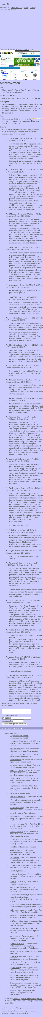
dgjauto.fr (13, 874)
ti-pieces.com (14, 858)
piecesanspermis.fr (16, 975)
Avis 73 (5, 4)
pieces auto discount (12, 733)
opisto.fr (13, 882)
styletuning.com (16, 983)
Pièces (32, 8)
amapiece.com (15, 749)
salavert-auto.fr (15, 928)
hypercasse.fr (14, 968)
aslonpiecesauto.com (17, 754)
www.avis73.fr (16, 8)
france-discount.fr (16, 813)
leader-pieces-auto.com (18, 910)
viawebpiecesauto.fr (17, 778)
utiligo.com (14, 962)
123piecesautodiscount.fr (19, 736)
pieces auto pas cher (28, 999)
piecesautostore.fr (16, 832)
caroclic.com (14, 887)
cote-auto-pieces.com (17, 771)
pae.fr (12, 793)
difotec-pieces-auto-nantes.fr (20, 800)
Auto (26, 8)
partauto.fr (13, 871)
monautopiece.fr (16, 865)
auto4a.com (14, 951)
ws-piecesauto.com (17, 850)
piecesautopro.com (17, 824)
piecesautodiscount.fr (17, 905)
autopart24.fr (14, 915)
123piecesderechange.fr (18, 895)
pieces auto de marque (25, 1001)
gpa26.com (14, 921)
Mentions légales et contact (19, 1014)
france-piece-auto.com (18, 765)
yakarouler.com (15, 760)
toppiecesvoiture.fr (16, 839)
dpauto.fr (13, 957)
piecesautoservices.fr (17, 797)
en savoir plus (19, 134)
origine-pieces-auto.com (19, 786)
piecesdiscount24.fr (17, 816)
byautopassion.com (17, 944)
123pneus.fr (14, 741)
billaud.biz (13, 847)
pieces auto (16, 999)
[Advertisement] (20, 28)
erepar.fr (13, 990)
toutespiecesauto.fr (16, 808)
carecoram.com (15, 936)
